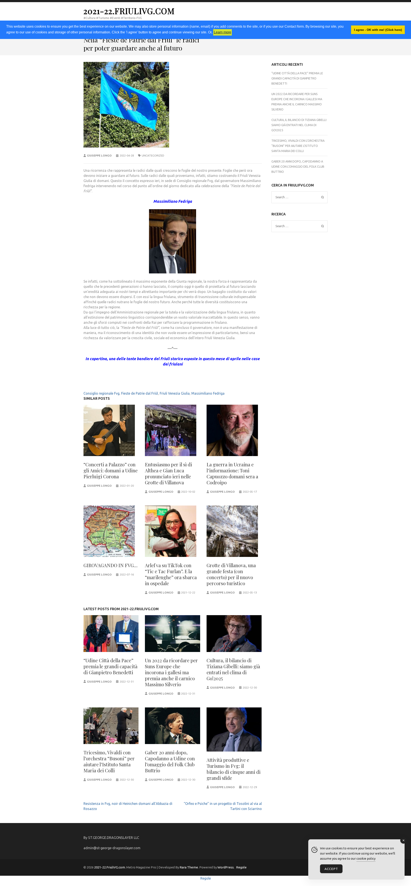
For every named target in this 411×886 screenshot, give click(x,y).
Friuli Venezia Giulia (175, 393)
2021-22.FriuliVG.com (129, 10)
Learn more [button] (222, 32)
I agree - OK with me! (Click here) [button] (378, 29)
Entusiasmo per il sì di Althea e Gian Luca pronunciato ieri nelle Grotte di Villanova (168, 473)
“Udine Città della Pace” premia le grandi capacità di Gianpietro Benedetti (110, 666)
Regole (241, 867)
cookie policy (365, 858)
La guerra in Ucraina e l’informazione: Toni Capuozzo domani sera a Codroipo (232, 473)
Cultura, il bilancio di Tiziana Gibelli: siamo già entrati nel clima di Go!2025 (233, 669)
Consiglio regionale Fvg (101, 393)
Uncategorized (153, 155)
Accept (331, 869)
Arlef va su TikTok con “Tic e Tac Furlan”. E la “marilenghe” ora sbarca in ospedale (171, 574)
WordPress (225, 867)
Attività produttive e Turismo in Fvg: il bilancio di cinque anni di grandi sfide (234, 769)
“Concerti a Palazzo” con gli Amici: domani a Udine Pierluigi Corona (110, 470)
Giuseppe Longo (99, 155)
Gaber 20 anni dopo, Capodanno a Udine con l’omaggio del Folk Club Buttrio (170, 761)
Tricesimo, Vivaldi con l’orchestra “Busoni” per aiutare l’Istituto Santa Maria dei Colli (109, 761)
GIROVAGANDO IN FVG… (110, 565)
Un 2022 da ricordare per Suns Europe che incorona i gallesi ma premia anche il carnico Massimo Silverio (171, 672)
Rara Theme (189, 867)
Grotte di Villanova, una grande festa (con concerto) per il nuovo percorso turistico (231, 574)
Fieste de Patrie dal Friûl (139, 393)
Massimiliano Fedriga (208, 393)
